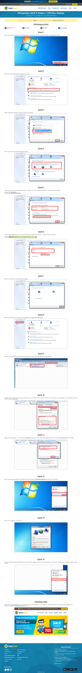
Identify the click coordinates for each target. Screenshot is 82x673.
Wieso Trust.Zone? (42, 8)
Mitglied (6, 661)
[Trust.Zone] (11, 8)
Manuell (19, 659)
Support (75, 8)
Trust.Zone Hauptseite (14, 604)
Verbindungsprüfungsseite (19, 605)
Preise (49, 8)
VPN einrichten (55, 8)
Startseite (7, 649)
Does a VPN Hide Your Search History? (62, 658)
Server (70, 8)
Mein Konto (75, 4)
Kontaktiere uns (21, 651)
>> (44, 4)
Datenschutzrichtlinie (9, 657)
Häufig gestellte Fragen (22, 657)
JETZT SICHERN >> (53, 1)
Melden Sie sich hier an (58, 20)
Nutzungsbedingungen (10, 655)
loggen (34, 20)
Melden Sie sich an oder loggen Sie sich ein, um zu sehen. (25, 236)
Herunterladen (63, 8)
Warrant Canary (8, 659)
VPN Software (8, 651)
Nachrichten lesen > (58, 663)
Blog (18, 655)
